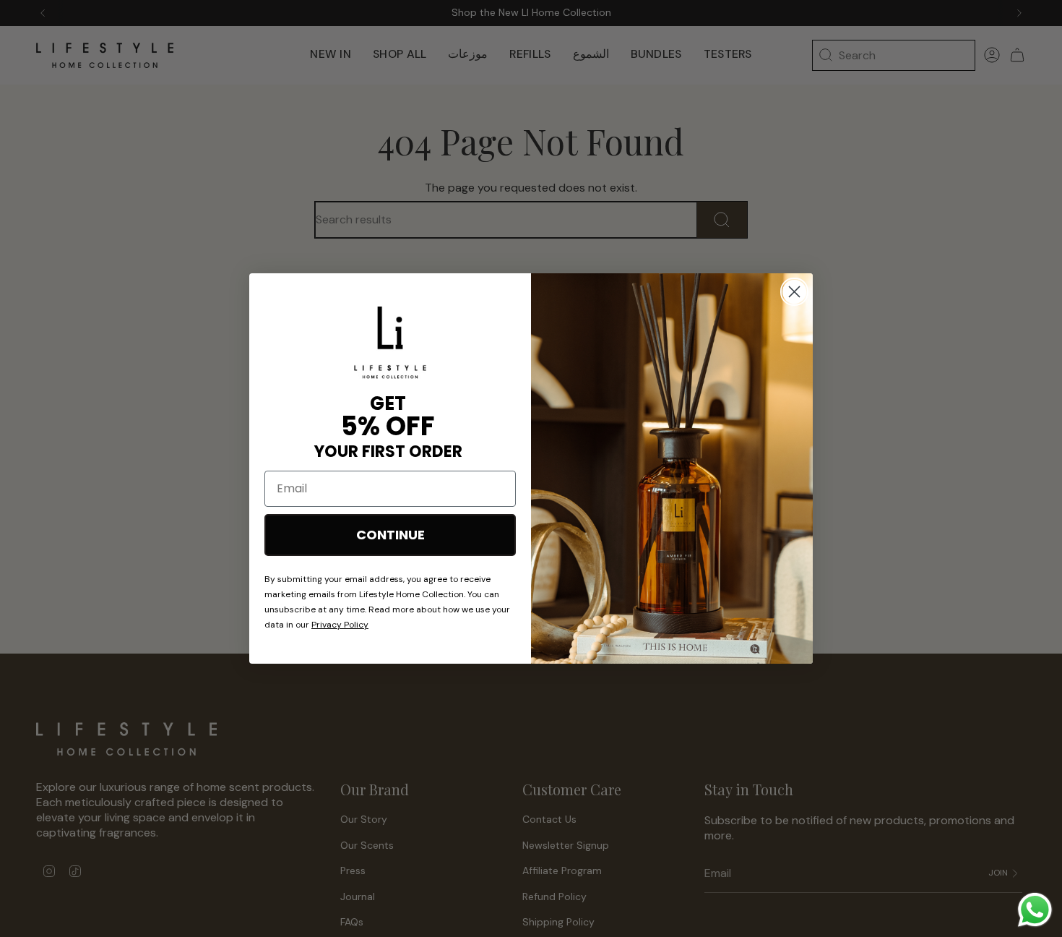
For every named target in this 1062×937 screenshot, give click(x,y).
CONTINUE (390, 535)
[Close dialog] (794, 291)
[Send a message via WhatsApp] (1035, 910)
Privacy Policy (339, 624)
